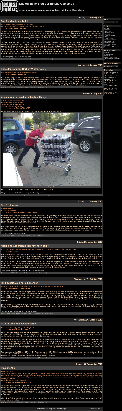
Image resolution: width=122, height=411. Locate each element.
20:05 (29, 195)
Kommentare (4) (39, 313)
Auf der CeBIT (113, 88)
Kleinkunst (19, 272)
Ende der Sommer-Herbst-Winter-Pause (23, 69)
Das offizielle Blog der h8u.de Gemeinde (46, 3)
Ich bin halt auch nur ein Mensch (19, 283)
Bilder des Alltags (20, 195)
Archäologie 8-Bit (109, 41)
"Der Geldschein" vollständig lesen (13, 233)
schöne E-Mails (108, 38)
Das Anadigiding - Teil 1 (14, 21)
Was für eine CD (109, 47)
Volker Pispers (21, 254)
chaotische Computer (110, 39)
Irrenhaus (107, 34)
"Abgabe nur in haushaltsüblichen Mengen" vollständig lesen (22, 193)
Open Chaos (30, 42)
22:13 (26, 402)
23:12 (31, 59)
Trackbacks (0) (49, 59)
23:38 (26, 235)
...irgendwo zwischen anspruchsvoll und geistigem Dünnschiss (51, 10)
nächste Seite (95, 409)
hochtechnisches (109, 42)
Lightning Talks (49, 81)
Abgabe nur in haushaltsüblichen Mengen (24, 97)
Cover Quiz (107, 45)
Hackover (79, 35)
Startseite (106, 52)
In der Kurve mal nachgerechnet (19, 323)
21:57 (25, 272)
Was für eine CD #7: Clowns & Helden (112, 73)
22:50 (26, 87)
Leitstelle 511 (15, 37)
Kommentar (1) (36, 195)
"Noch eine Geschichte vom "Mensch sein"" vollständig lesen (22, 271)
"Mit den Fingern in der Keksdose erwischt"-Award (111, 57)
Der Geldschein (9, 205)
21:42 (31, 313)
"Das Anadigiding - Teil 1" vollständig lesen (16, 57)
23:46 (26, 357)
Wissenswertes (108, 54)
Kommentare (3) (33, 87)
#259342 (29, 382)
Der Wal (26, 108)
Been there (19, 59)
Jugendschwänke (109, 35)
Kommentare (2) (39, 59)
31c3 (72, 79)
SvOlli (12, 59)
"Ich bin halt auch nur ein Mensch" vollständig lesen (19, 311)
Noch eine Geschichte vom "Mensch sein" (25, 245)
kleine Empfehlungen (110, 44)
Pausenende (8, 368)
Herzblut (25, 59)
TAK (92, 46)
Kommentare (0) (33, 235)
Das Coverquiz (108, 60)
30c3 (100, 48)
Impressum (107, 55)
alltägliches (19, 87)
